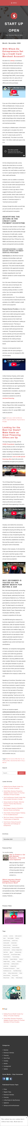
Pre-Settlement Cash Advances (9, 968)
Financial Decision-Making (15, 954)
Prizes (5, 1089)
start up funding (15, 975)
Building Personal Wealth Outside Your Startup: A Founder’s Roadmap (13, 787)
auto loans (11, 935)
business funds (15, 940)
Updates (6, 1069)
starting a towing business (12, 973)
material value (5, 966)
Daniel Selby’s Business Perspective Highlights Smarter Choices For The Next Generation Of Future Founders (14, 792)
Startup (20, 973)
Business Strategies (15, 947)
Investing (13, 961)
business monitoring (6, 945)
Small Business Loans (7, 970)
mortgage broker (13, 966)
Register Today (7, 1092)
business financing (6, 940)
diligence (11, 952)
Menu (15, 3)
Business (17, 938)
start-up (4, 973)
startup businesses (6, 975)
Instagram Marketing (13, 959)
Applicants (6, 1103)
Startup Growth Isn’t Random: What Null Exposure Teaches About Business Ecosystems (14, 803)
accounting (5, 935)
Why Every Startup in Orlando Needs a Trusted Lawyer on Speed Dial (13, 818)
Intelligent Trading (6, 961)
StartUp (5, 1063)
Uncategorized (7, 1066)
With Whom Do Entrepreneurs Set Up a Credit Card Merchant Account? (13, 52)
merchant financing (8, 398)
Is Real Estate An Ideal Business (12, 1100)
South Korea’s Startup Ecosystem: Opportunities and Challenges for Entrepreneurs (12, 823)
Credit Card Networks (11, 419)
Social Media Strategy (17, 970)
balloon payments (18, 935)
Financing (6, 1055)
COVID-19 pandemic (8, 444)
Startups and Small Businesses (11, 1105)
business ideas (14, 942)
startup (12, 60)
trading (12, 977)
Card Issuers (9, 418)
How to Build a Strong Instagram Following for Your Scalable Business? (14, 813)
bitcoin (4, 938)
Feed (5, 1009)
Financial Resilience (6, 956)
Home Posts (7, 1058)
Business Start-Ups (6, 947)
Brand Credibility (11, 938)
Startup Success (6, 977)
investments (19, 961)
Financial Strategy (15, 956)
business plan (15, 945)
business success (6, 949)
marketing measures (15, 963)
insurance (21, 959)
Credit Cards (5, 952)
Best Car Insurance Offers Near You (14, 758)
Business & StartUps (9, 1052)
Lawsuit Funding (6, 963)
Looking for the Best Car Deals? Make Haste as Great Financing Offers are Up (11, 432)
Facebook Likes (6, 954)
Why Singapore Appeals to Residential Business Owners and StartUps (13, 809)
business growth (6, 942)
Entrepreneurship (18, 952)
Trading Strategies (19, 977)
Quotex (18, 968)
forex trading (5, 959)
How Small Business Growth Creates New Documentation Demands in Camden (14, 798)
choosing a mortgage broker (17, 949)
